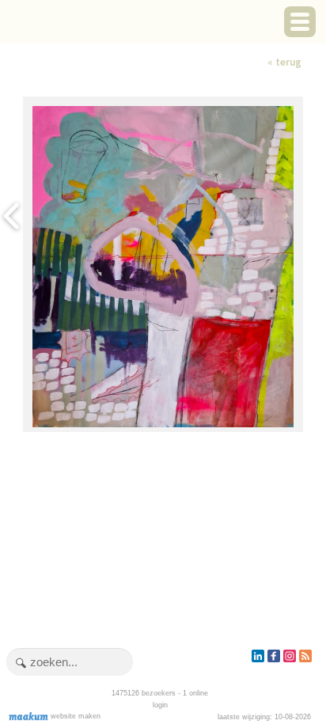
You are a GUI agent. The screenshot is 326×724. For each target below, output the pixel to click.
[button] (300, 21)
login (160, 705)
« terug (284, 62)
